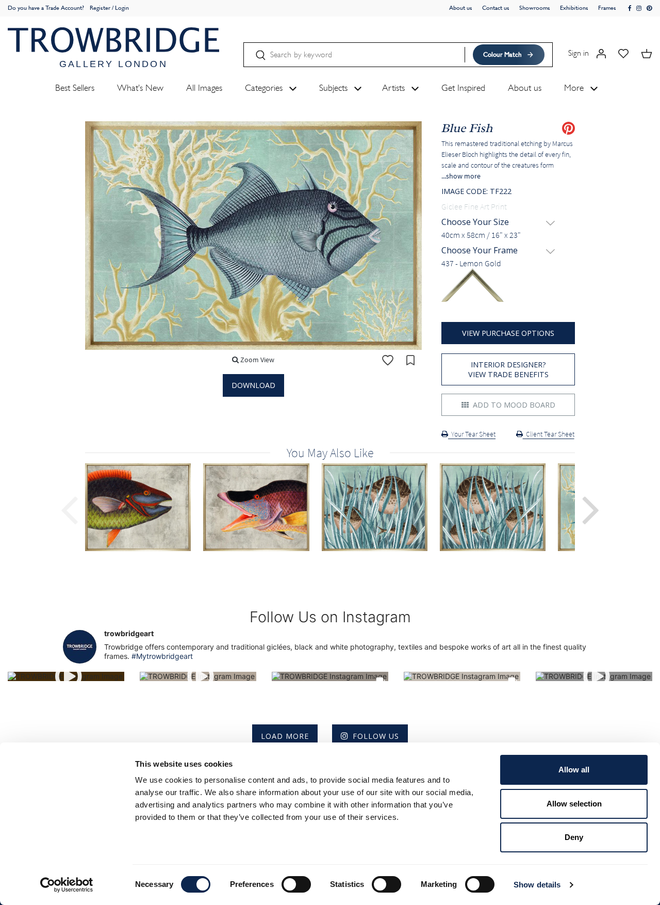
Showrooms (534, 7)
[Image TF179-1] (381, 507)
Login (122, 7)
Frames (607, 7)
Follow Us (376, 736)
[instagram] (639, 8)
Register (100, 7)
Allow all (573, 769)
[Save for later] (410, 360)
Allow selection (574, 803)
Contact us (495, 7)
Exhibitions (574, 7)
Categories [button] (265, 87)
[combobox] (508, 235)
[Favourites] (623, 53)
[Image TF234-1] (144, 507)
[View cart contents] (646, 53)
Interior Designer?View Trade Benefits (508, 369)
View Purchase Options (508, 333)
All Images (204, 87)
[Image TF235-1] (262, 507)
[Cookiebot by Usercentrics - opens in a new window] (67, 885)
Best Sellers (74, 87)
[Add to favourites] (387, 360)
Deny (574, 837)
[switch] (296, 884)
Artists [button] (394, 87)
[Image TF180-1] (499, 507)
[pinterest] (649, 8)
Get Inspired (463, 87)
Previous (69, 509)
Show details (537, 884)
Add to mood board (513, 405)
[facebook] (630, 8)
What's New (140, 87)
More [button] (575, 87)
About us (460, 7)
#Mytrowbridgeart (162, 656)
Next (591, 509)
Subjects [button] (334, 87)
